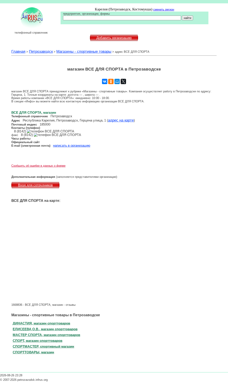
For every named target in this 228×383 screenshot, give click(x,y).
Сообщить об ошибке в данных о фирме (38, 165)
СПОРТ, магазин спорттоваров (37, 340)
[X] (123, 81)
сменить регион (163, 9)
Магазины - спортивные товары (83, 51)
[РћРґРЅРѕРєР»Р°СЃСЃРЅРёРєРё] (111, 81)
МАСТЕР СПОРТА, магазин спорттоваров (46, 335)
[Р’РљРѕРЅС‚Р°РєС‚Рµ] (104, 81)
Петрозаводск (41, 51)
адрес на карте (121, 120)
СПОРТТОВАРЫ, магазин (33, 352)
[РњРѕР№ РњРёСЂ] (117, 81)
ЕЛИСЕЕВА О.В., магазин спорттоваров (45, 329)
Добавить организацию (114, 38)
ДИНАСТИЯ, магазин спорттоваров (41, 323)
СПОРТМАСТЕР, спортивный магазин (43, 346)
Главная (18, 51)
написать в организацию (71, 145)
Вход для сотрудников (35, 185)
